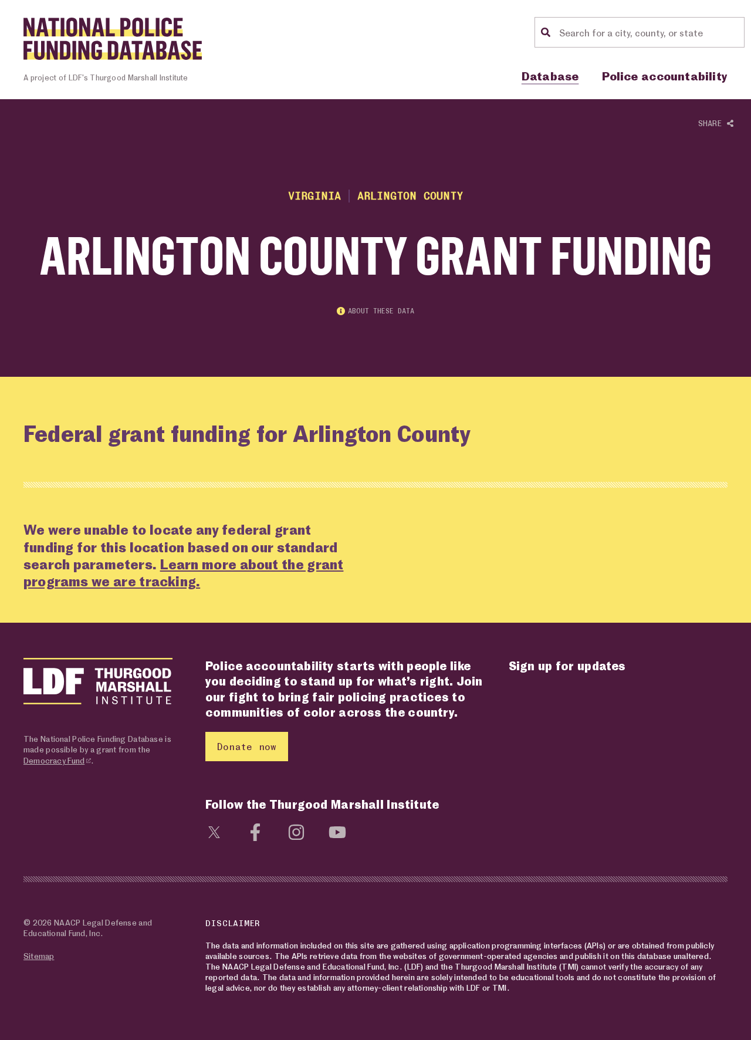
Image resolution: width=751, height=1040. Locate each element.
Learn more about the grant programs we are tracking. (183, 572)
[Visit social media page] (214, 831)
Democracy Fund (53, 760)
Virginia (314, 195)
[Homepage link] (112, 39)
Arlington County (410, 195)
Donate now (246, 746)
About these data (381, 310)
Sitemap (38, 956)
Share (712, 123)
